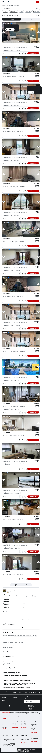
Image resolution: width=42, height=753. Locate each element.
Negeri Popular (24, 735)
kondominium (20, 636)
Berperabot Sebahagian (15, 668)
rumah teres (16, 636)
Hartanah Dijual (14, 721)
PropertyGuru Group (6, 696)
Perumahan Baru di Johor (34, 725)
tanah (36, 636)
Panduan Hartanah (5, 725)
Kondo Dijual (13, 723)
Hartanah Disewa (24, 721)
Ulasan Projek (4, 727)
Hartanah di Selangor (25, 739)
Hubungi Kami (16, 696)
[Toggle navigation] (40, 2)
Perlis (4, 652)
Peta (31, 19)
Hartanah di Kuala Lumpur (24, 738)
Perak (6, 652)
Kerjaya (3, 700)
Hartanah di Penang (24, 741)
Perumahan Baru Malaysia (34, 722)
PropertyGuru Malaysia (4, 722)
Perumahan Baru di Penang (34, 730)
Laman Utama (5, 5)
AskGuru (3, 724)
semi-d (28, 636)
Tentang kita (4, 697)
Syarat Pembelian (32, 749)
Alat (31, 735)
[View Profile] (7, 23)
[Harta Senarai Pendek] (38, 23)
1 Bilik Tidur (8, 663)
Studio (4, 663)
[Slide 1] (18, 41)
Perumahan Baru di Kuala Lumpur (34, 728)
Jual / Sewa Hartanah (34, 738)
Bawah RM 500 (5, 658)
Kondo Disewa (23, 723)
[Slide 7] (23, 41)
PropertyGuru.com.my (6, 712)
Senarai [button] (12, 19)
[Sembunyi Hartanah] (36, 23)
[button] (6, 599)
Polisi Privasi (12, 743)
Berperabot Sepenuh (6, 668)
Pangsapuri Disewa (24, 724)
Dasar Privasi (25, 749)
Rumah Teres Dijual (14, 726)
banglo (31, 636)
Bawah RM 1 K (11, 658)
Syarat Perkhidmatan (18, 749)
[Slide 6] (22, 41)
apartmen (25, 636)
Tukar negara (26, 696)
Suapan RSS (33, 739)
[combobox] (19, 8)
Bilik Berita (15, 697)
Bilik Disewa (23, 726)
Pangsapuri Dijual (14, 724)
